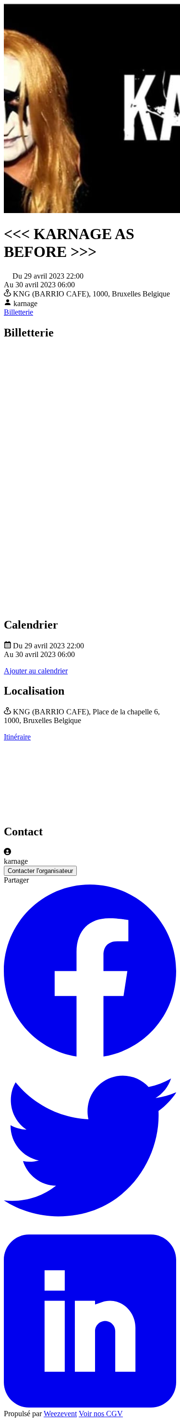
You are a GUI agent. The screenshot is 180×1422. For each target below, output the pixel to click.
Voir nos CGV (101, 1413)
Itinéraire (17, 737)
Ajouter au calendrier (36, 671)
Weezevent (60, 1413)
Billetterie (18, 312)
